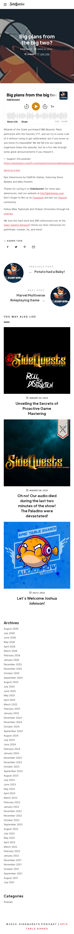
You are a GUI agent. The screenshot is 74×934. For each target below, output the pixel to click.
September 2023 (13, 771)
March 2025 (10, 704)
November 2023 (13, 762)
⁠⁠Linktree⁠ (8, 213)
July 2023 (9, 779)
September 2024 (13, 730)
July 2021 (9, 882)
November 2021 (13, 864)
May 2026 (9, 642)
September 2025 (13, 677)
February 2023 (12, 802)
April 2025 (9, 699)
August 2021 (11, 877)
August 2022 (11, 828)
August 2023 (11, 775)
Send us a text (12, 170)
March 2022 (10, 846)
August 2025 (11, 682)
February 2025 (12, 708)
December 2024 (13, 717)
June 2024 (10, 744)
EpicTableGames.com (52, 193)
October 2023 (11, 766)
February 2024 (12, 748)
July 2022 (9, 833)
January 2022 (11, 855)
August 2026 (11, 628)
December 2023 (13, 757)
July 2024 (9, 739)
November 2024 (13, 722)
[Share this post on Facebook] (8, 247)
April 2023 (9, 793)
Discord (62, 197)
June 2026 (10, 637)
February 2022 (12, 851)
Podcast (26, 49)
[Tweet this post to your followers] (16, 247)
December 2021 (12, 859)
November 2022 (13, 815)
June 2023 (10, 784)
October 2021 (11, 868)
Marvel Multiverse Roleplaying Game (37, 296)
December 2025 (13, 664)
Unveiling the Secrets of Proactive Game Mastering (37, 408)
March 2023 (10, 797)
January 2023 (11, 806)
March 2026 (10, 650)
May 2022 (9, 837)
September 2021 (13, 873)
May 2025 (9, 695)
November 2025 (13, 668)
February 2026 (12, 655)
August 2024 (11, 735)
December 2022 (13, 811)
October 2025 (11, 673)
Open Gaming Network (16, 224)
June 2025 (10, 690)
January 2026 (11, 659)
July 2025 (9, 686)
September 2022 (13, 824)
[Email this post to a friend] (33, 247)
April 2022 (9, 842)
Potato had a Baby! (37, 270)
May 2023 (9, 788)
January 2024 (11, 753)
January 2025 (11, 713)
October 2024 (11, 726)
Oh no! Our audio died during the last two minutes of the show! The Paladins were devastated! (37, 505)
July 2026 (9, 633)
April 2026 (9, 646)
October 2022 (11, 819)
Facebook (38, 197)
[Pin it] (25, 247)
